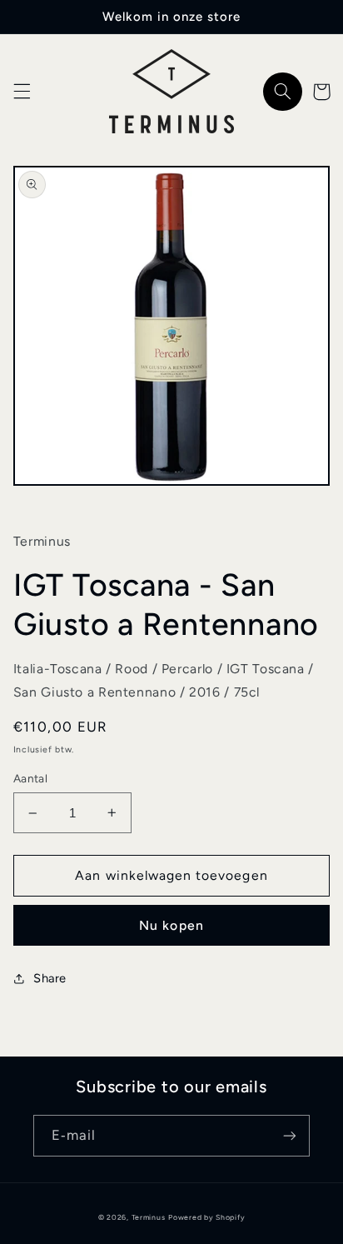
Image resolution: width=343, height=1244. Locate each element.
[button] (21, 91)
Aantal (30, 778)
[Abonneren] (290, 1135)
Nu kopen (171, 925)
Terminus (149, 1217)
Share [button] (50, 978)
